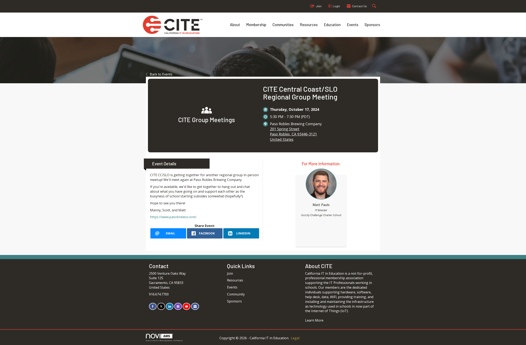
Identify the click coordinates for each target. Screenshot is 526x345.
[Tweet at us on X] (161, 306)
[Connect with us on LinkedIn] (169, 306)
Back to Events (161, 74)
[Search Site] (374, 6)
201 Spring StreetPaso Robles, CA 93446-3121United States (293, 134)
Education (332, 24)
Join (230, 273)
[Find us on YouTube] (186, 306)
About (235, 24)
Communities (283, 24)
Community (236, 294)
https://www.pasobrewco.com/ (173, 217)
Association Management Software (164, 340)
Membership (256, 24)
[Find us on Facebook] (153, 306)
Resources (309, 24)
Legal (295, 338)
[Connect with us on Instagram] (178, 306)
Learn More (314, 320)
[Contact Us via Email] (195, 306)
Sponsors (372, 24)
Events (352, 24)
